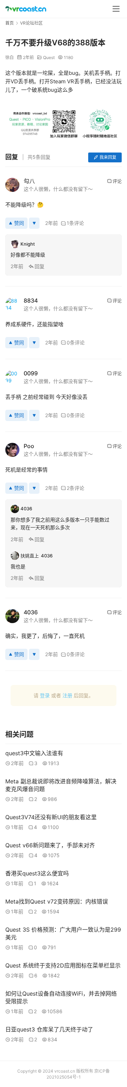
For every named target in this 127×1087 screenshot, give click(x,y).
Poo (29, 445)
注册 (67, 695)
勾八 (29, 181)
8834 (31, 300)
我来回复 (107, 157)
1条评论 (75, 223)
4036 (31, 612)
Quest (49, 57)
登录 (45, 695)
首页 (9, 23)
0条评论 (76, 342)
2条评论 (75, 488)
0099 (31, 373)
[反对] (34, 223)
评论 (117, 181)
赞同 (19, 223)
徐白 (9, 57)
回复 (39, 266)
